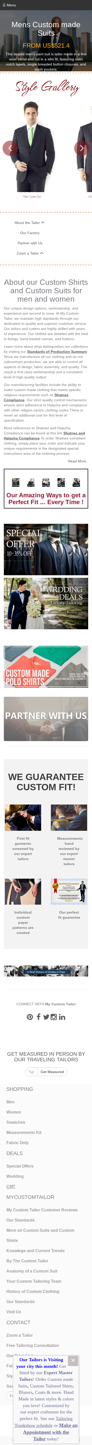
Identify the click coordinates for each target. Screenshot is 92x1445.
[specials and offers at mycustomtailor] (46, 549)
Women (13, 1112)
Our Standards (20, 1220)
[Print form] (46, 482)
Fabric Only (17, 1143)
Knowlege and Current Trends (35, 1251)
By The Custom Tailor (27, 1261)
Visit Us (13, 1312)
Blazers (25, 1392)
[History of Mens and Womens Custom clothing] (46, 971)
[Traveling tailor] (30, 482)
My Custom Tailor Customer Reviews (42, 1210)
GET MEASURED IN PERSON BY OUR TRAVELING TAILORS (46, 1056)
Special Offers (19, 1166)
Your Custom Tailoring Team (33, 1281)
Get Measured (52, 1072)
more (56, 1392)
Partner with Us (30, 243)
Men (10, 1102)
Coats (41, 1392)
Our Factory (30, 233)
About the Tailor (28, 223)
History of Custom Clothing (32, 1291)
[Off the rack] (76, 482)
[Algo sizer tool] (15, 482)
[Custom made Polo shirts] (46, 667)
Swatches (15, 1122)
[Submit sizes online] (61, 482)
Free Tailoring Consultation (32, 1345)
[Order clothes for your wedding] (46, 603)
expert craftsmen (43, 1411)
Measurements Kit (23, 1132)
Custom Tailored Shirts (51, 1385)
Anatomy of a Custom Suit (31, 1271)
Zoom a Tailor (28, 253)
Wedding (15, 1176)
